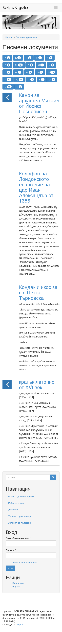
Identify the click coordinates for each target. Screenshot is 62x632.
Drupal (19, 624)
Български (18, 583)
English (16, 586)
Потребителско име (18, 538)
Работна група (16, 502)
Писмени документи (27, 37)
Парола (11, 550)
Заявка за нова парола (24, 562)
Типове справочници (19, 516)
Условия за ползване (19, 522)
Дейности (13, 509)
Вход (10, 568)
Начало (9, 37)
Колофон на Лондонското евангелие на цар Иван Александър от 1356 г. (36, 187)
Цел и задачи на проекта (21, 496)
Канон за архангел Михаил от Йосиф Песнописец (39, 103)
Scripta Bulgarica (15, 7)
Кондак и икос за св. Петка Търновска (38, 292)
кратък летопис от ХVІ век (36, 384)
